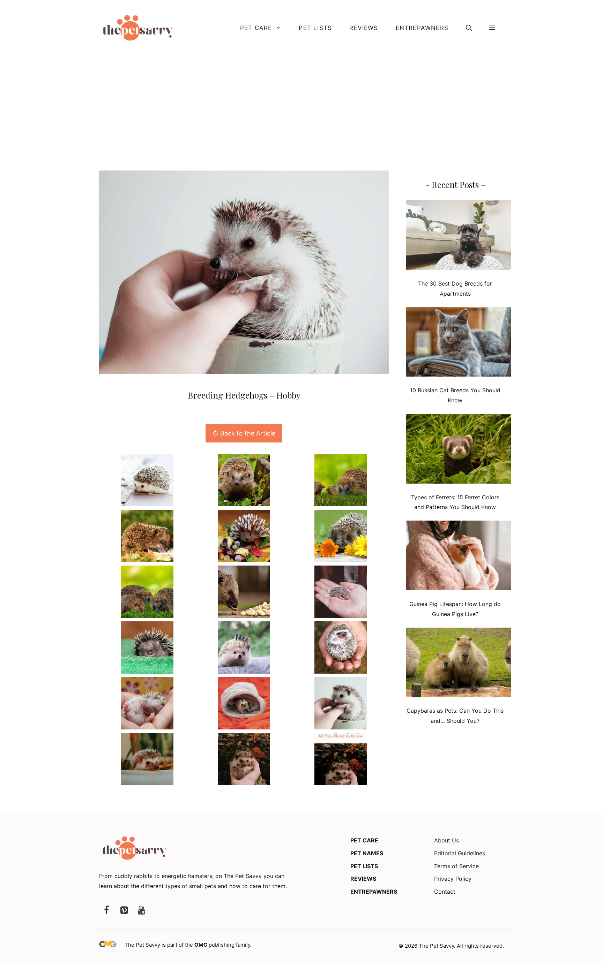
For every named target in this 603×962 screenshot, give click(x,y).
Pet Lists (315, 27)
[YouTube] (141, 910)
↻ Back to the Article (244, 433)
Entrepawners (422, 27)
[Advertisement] (301, 108)
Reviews (363, 27)
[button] (469, 28)
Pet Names (366, 853)
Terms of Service (456, 866)
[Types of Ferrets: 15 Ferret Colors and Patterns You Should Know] (458, 450)
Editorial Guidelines (459, 853)
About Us (446, 840)
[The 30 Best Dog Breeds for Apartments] (458, 236)
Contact (444, 891)
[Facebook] (106, 910)
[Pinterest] (124, 910)
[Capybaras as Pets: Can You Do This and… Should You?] (458, 664)
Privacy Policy (452, 878)
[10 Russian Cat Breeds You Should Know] (458, 343)
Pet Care (256, 27)
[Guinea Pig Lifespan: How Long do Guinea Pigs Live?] (458, 557)
